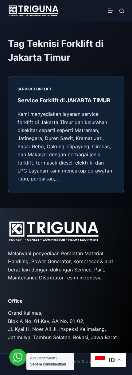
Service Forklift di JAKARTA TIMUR (64, 100)
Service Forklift (34, 89)
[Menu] (110, 10)
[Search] (121, 11)
